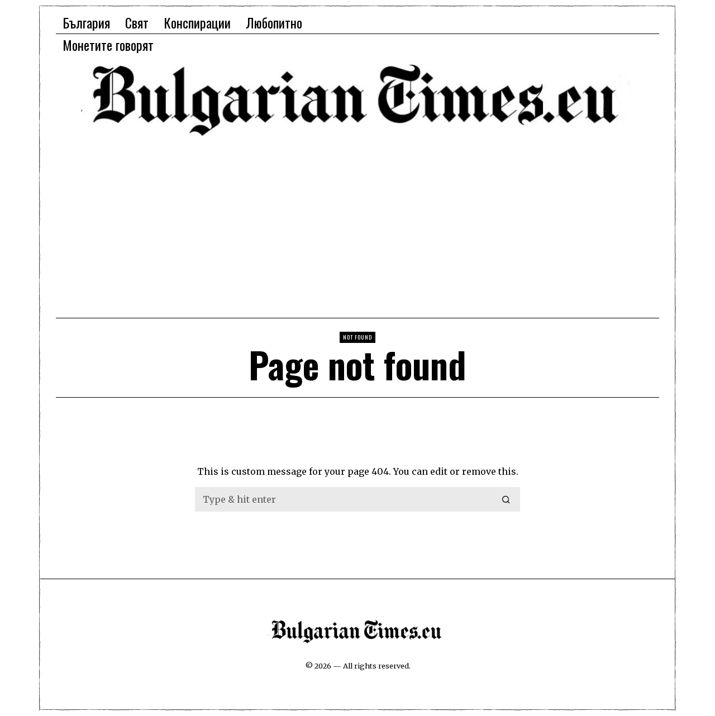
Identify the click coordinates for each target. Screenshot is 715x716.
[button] (506, 499)
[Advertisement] (357, 226)
